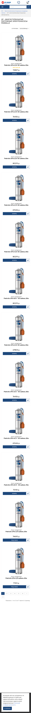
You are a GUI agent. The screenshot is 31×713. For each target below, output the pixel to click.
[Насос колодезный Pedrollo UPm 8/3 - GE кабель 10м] (16, 467)
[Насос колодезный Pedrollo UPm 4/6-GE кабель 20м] (16, 234)
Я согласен (7, 708)
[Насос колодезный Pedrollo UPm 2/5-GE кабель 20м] (16, 94)
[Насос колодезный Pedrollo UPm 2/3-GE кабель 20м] (16, 187)
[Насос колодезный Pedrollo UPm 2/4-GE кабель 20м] (16, 47)
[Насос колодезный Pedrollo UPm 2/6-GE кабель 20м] (16, 141)
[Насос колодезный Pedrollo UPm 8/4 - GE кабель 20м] (16, 281)
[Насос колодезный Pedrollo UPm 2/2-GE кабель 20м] (16, 327)
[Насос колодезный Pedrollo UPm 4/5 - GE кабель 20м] (16, 374)
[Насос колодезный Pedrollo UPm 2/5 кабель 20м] (16, 514)
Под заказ (14, 540)
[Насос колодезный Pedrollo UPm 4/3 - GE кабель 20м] (16, 420)
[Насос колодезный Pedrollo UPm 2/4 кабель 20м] (16, 560)
